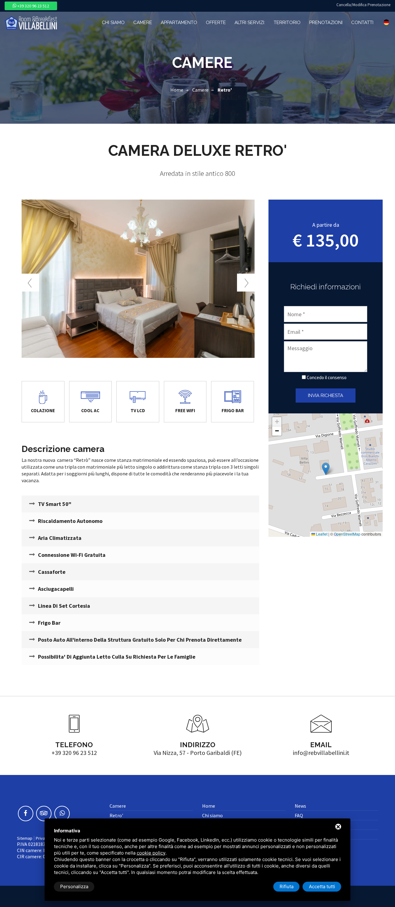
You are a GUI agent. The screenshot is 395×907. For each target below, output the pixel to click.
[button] (326, 468)
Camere (142, 22)
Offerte (216, 22)
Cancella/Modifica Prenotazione (363, 4)
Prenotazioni (326, 22)
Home (176, 90)
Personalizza (74, 886)
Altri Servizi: (250, 22)
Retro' (116, 815)
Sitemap (24, 838)
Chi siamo (113, 22)
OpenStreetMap (347, 533)
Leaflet (321, 533)
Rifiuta (286, 886)
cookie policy (151, 853)
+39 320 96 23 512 (32, 6)
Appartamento (179, 22)
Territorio (287, 22)
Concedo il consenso (327, 377)
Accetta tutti (322, 886)
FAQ (299, 815)
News (300, 806)
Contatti (362, 22)
